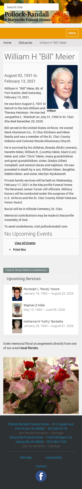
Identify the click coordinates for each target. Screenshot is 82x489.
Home (7, 43)
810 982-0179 (57, 428)
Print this (19, 249)
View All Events (25, 243)
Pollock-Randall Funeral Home (28, 424)
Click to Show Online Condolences (26, 270)
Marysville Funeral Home (26, 437)
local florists (29, 348)
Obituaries (25, 43)
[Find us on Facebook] (41, 476)
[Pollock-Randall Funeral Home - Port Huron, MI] (37, 13)
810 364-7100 (56, 442)
